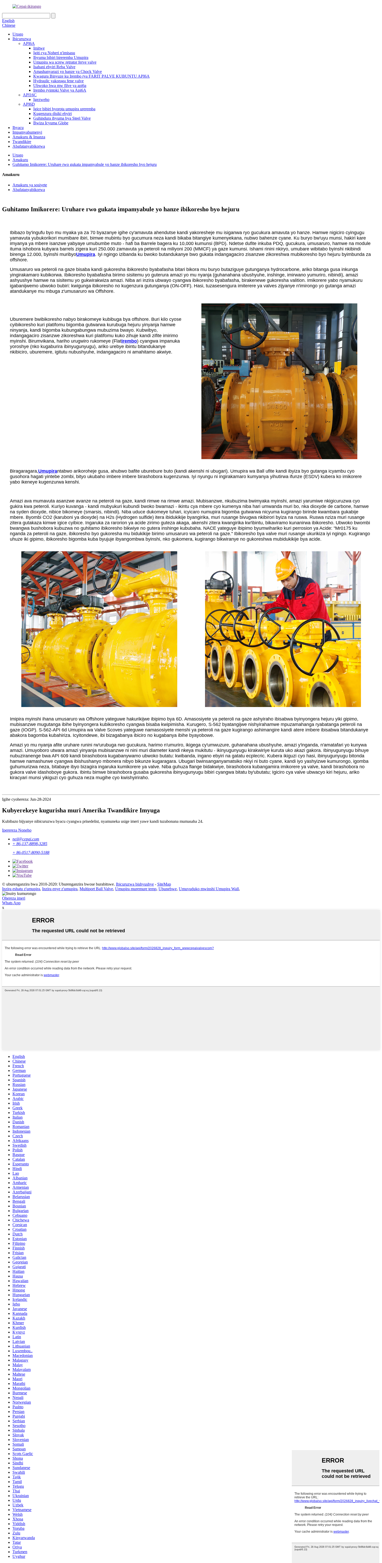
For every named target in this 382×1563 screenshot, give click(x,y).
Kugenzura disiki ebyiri (52, 113)
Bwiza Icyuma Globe (50, 123)
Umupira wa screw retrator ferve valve (64, 62)
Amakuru (20, 160)
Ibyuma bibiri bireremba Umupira (60, 57)
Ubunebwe (168, 889)
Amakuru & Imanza (28, 137)
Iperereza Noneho (16, 830)
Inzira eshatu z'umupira (21, 889)
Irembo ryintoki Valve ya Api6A (59, 90)
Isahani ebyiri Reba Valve (54, 67)
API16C (30, 95)
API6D (29, 104)
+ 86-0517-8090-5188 (30, 852)
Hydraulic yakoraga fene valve (58, 81)
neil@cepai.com (25, 839)
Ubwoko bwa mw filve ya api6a (59, 85)
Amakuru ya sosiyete (29, 185)
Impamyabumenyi (27, 132)
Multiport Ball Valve (96, 889)
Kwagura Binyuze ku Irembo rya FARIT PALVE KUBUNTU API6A (91, 76)
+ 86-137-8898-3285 (29, 843)
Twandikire (21, 141)
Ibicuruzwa (21, 39)
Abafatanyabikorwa (28, 146)
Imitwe (39, 48)
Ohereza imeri (13, 898)
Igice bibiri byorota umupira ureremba (64, 109)
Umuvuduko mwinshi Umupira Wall (209, 889)
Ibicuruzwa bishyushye (135, 884)
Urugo (17, 34)
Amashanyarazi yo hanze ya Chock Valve (67, 71)
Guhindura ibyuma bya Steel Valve (62, 118)
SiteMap (164, 884)
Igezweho (41, 99)
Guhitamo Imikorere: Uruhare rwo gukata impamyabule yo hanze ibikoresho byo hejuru (84, 164)
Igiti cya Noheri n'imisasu (54, 53)
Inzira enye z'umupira (59, 889)
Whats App (11, 903)
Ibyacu (18, 127)
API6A (29, 43)
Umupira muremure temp (135, 889)
